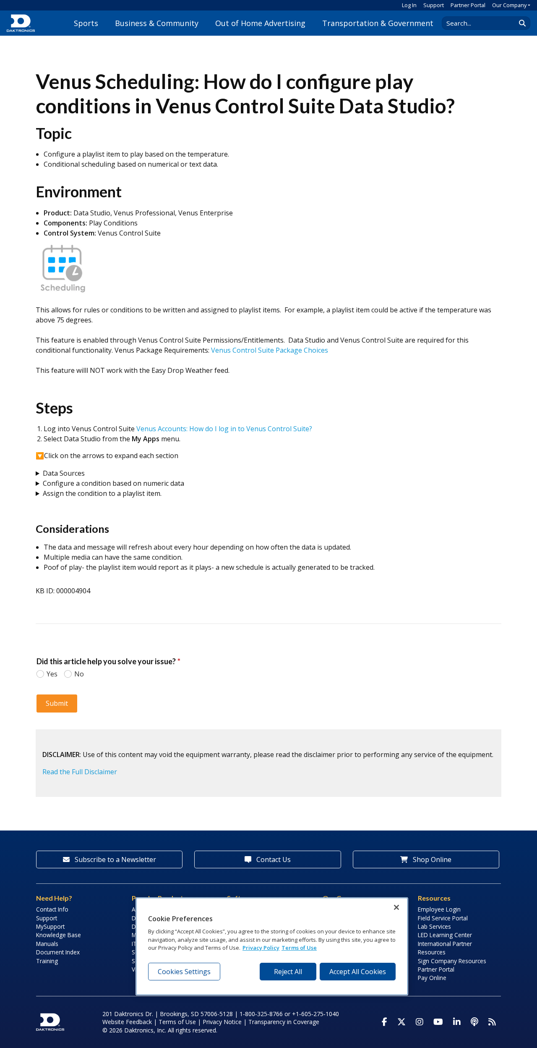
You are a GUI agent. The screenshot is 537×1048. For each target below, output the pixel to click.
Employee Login (439, 909)
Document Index (58, 952)
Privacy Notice (222, 1022)
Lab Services (434, 926)
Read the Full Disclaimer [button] (79, 771)
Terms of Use (177, 1022)
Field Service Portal (443, 918)
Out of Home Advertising (260, 23)
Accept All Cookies (357, 971)
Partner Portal (468, 5)
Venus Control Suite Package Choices (269, 350)
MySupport (50, 926)
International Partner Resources (445, 948)
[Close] (396, 907)
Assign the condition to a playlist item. (103, 493)
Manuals (47, 944)
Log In (409, 5)
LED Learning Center (445, 935)
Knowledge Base (58, 935)
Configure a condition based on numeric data (113, 483)
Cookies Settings (184, 971)
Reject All (288, 971)
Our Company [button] (509, 5)
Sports (86, 23)
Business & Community (156, 23)
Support (433, 5)
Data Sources (64, 473)
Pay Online (432, 978)
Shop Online (431, 859)
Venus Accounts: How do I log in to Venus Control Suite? (224, 428)
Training (47, 961)
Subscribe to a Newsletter (114, 859)
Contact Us (273, 859)
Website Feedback (127, 1022)
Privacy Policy (260, 948)
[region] (272, 946)
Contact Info (52, 909)
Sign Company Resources (452, 961)
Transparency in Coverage (283, 1022)
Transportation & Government (377, 23)
